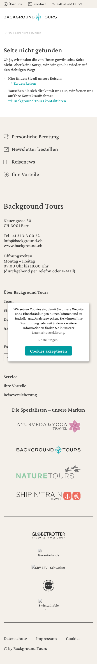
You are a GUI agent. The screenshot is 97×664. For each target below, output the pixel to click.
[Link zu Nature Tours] (48, 472)
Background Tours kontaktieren (40, 101)
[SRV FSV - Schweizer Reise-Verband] (48, 568)
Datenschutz (15, 638)
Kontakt (40, 4)
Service (10, 376)
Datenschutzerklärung (48, 332)
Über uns (15, 4)
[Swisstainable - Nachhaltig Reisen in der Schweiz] (48, 604)
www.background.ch (23, 245)
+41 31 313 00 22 (69, 4)
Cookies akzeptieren (48, 350)
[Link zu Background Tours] (48, 449)
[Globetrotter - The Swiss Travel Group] (48, 535)
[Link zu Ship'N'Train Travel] (48, 495)
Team (9, 301)
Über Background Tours (26, 292)
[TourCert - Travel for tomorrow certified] (48, 585)
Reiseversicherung (20, 394)
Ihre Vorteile (15, 385)
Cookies (73, 638)
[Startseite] (30, 17)
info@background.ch (23, 240)
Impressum (46, 638)
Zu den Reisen (25, 83)
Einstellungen (48, 340)
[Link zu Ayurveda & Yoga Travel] (48, 426)
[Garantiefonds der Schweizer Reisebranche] (48, 553)
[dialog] (48, 332)
